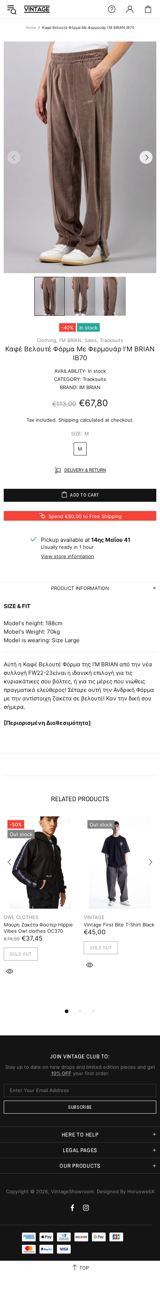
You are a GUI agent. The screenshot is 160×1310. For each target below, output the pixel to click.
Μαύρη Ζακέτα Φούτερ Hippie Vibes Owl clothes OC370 (38, 928)
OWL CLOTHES (21, 917)
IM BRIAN (89, 387)
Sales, (91, 340)
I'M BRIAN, (71, 340)
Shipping (68, 420)
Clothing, (47, 340)
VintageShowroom (37, 9)
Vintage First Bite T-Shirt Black (119, 925)
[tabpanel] (40, 904)
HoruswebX (140, 1191)
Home (31, 27)
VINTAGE (94, 917)
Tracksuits (111, 340)
